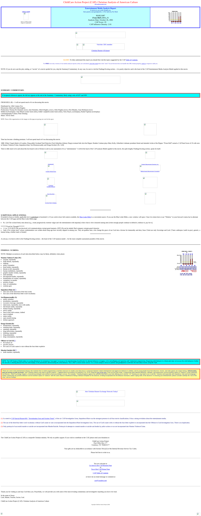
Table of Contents (131, 60)
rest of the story (102, 372)
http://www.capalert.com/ (100, 4)
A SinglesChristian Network (51, 186)
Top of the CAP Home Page (100, 469)
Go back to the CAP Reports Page (100, 465)
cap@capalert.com (100, 480)
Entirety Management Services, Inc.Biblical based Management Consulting (150, 168)
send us (144, 63)
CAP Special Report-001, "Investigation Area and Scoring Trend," (33, 418)
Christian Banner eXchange (100, 50)
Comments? (51, 164)
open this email (93, 63)
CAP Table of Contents (100, 473)
